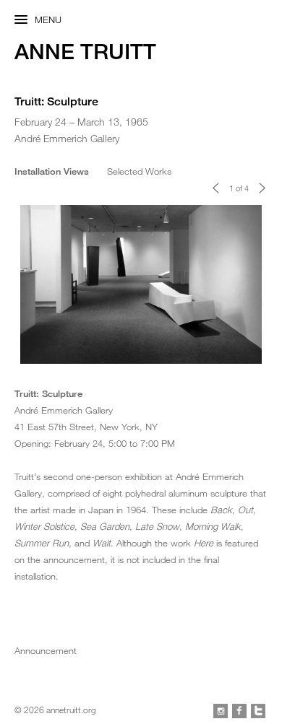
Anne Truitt (85, 51)
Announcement (45, 650)
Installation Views (51, 171)
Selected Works (139, 171)
